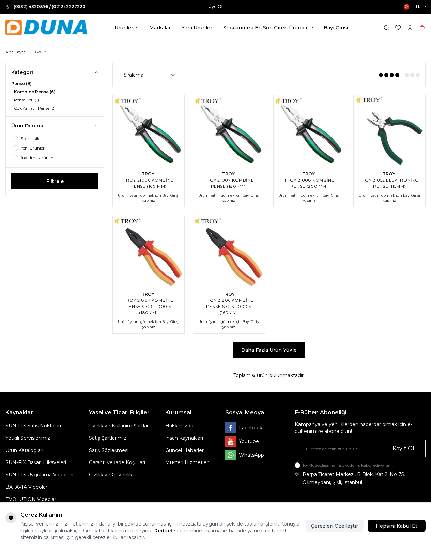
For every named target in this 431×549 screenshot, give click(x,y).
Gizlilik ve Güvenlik (110, 475)
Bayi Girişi (336, 28)
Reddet (163, 531)
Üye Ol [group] (215, 6)
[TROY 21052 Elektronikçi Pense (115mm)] (389, 131)
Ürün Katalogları (24, 450)
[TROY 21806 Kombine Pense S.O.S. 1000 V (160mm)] (229, 251)
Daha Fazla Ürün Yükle (269, 350)
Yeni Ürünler (197, 28)
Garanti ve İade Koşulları (117, 462)
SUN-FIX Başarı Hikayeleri (35, 462)
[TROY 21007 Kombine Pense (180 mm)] (229, 131)
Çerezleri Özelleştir (334, 526)
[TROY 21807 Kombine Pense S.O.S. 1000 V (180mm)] (148, 251)
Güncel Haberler (184, 450)
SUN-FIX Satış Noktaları (33, 426)
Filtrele (55, 181)
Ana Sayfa (15, 51)
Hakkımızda (179, 426)
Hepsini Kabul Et (396, 526)
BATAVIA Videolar (26, 487)
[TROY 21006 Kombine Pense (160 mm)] (148, 131)
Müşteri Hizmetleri (187, 462)
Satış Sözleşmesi (108, 450)
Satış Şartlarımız (107, 438)
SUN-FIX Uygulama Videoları (39, 475)
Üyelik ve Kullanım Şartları (119, 426)
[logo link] (46, 27)
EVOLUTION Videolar (30, 499)
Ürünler (123, 28)
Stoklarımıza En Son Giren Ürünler (265, 28)
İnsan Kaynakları (184, 438)
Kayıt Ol (403, 448)
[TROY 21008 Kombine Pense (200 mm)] (309, 131)
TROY (148, 173)
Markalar (160, 28)
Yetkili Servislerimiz (27, 438)
